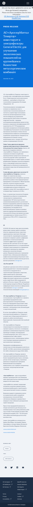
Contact (19, 494)
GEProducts (8, 458)
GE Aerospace (9, 16)
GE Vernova (20, 16)
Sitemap (19, 499)
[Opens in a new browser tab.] (6, 467)
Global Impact (22, 489)
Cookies (20, 496)
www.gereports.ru (24, 289)
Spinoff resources (21, 482)
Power (7, 448)
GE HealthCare (20, 17)
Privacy (5, 496)
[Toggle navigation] (28, 3)
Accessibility (7, 499)
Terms (4, 494)
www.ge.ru (15, 287)
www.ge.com (18, 260)
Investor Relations (22, 484)
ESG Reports (20, 487)
